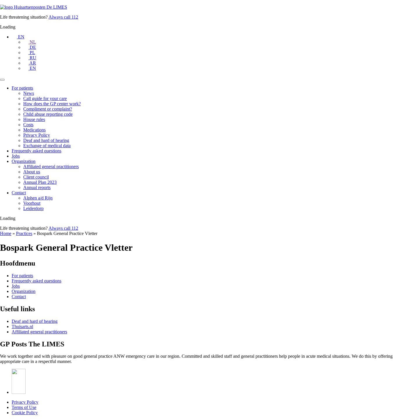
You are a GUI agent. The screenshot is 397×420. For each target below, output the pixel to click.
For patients (22, 88)
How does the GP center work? (52, 103)
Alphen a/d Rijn (38, 197)
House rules (34, 119)
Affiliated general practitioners (51, 166)
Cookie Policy (25, 412)
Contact (19, 192)
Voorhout (31, 203)
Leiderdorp (33, 208)
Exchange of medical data (47, 145)
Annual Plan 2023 (40, 182)
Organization (23, 161)
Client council (36, 177)
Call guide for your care (45, 98)
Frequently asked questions (36, 150)
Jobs (16, 156)
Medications (34, 129)
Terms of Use (24, 407)
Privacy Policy (36, 135)
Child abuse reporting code (48, 114)
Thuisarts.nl (22, 326)
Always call (63, 17)
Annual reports (37, 187)
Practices (24, 233)
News (28, 93)
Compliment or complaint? (47, 108)
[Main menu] (2, 80)
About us (31, 171)
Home (5, 233)
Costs (28, 124)
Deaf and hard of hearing (46, 140)
